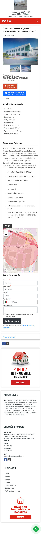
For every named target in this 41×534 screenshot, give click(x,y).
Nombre (6, 280)
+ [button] (6, 231)
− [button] (6, 234)
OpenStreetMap (33, 272)
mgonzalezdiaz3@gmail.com (13, 456)
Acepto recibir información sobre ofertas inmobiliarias (19, 315)
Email (5, 293)
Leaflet (21, 272)
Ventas (7, 476)
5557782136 (25, 11)
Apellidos (7, 286)
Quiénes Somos (10, 485)
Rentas (7, 479)
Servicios (8, 482)
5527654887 (22, 13)
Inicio (7, 473)
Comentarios (7, 305)
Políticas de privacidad (12, 491)
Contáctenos (9, 488)
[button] (36, 40)
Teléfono (6, 299)
